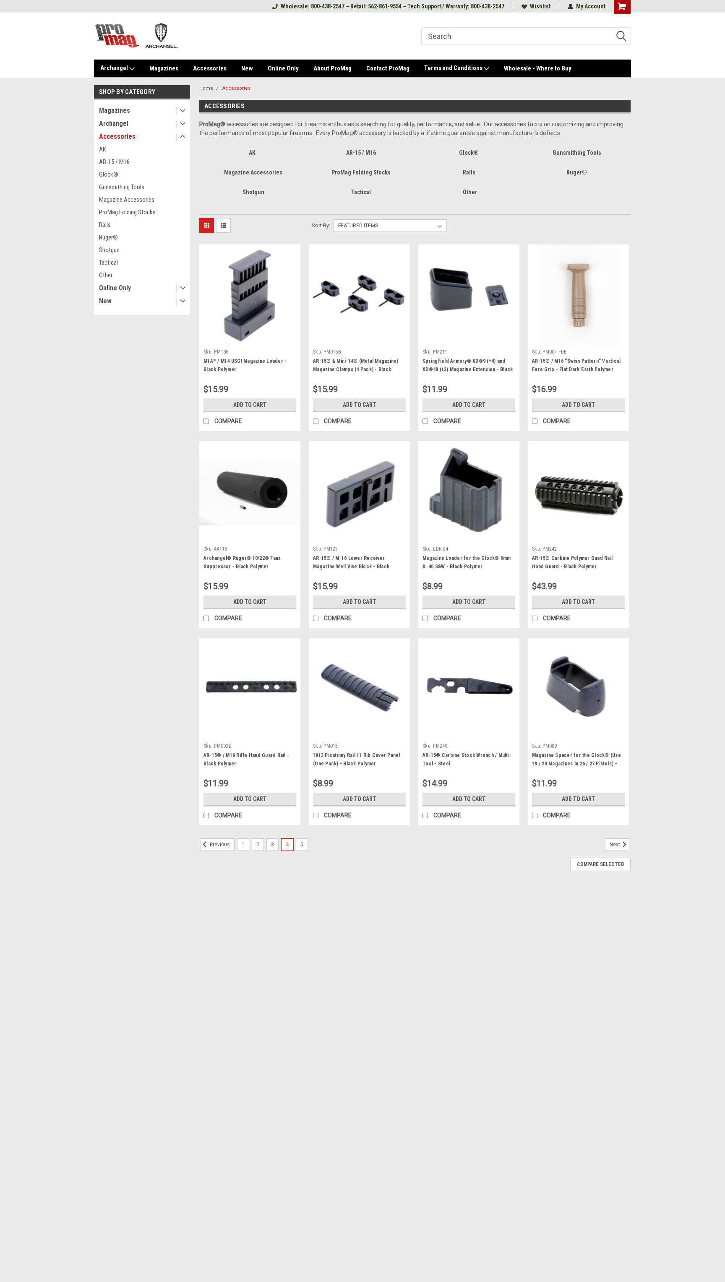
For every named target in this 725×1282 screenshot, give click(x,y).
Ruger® (108, 237)
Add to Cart (249, 404)
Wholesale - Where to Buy (537, 68)
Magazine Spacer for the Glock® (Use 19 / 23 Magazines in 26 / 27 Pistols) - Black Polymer (576, 763)
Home (206, 88)
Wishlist (540, 6)
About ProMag (332, 68)
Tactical (108, 262)
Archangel (114, 68)
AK (102, 149)
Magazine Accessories (126, 199)
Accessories (210, 68)
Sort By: (321, 225)
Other (105, 275)
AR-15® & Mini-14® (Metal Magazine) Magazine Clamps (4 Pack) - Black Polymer (356, 369)
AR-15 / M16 (114, 162)
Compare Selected (600, 864)
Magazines (163, 68)
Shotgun (109, 250)
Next (615, 845)
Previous (219, 845)
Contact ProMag (387, 68)
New (247, 68)
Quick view (250, 338)
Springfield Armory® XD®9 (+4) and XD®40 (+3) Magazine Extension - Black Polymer (467, 369)
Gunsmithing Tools (121, 187)
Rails (105, 225)
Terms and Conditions (454, 68)
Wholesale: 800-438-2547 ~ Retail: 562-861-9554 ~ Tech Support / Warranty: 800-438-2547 (392, 6)
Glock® (108, 174)
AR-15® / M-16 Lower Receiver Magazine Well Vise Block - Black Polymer (351, 566)
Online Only (283, 68)
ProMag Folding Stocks (127, 212)
